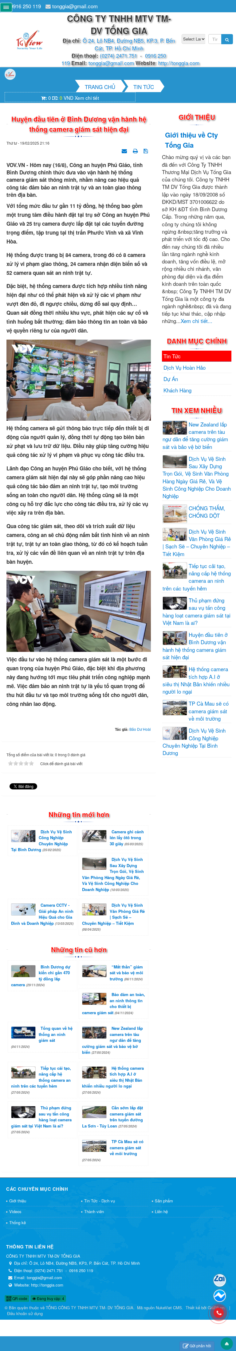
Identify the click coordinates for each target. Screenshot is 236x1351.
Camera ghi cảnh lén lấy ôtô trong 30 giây (127, 838)
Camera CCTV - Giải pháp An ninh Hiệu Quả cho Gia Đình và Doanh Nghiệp (42, 914)
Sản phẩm (164, 1201)
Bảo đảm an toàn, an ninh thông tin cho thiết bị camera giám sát (113, 1003)
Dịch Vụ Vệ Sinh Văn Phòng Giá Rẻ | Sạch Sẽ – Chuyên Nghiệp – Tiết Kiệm (113, 917)
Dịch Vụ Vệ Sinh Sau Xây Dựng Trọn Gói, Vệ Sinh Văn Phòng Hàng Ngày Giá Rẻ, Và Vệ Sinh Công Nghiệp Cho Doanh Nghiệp (113, 874)
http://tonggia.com (178, 63)
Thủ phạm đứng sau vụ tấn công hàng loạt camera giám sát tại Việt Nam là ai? (41, 1119)
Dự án (170, 379)
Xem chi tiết (87, 97)
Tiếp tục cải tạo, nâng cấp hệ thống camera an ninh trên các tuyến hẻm (41, 1080)
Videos (15, 1211)
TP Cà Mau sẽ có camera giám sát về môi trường (113, 1150)
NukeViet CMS (169, 1307)
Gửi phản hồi (200, 1345)
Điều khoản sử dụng (25, 1313)
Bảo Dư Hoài (140, 729)
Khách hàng (177, 390)
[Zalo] (220, 1280)
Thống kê (17, 1222)
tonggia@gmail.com (75, 6)
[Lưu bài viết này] (146, 150)
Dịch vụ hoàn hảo (184, 367)
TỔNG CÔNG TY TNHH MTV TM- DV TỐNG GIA (89, 1307)
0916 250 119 (25, 6)
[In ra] (136, 150)
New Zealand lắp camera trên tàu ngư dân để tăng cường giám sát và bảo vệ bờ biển (112, 1040)
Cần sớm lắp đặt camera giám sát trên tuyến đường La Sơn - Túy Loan (112, 1117)
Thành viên (94, 1211)
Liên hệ (161, 1211)
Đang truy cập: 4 (50, 1298)
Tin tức (172, 356)
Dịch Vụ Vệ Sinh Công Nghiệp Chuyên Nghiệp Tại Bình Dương (41, 841)
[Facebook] (220, 1296)
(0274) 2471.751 (118, 55)
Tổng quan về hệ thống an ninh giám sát (42, 1037)
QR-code (19, 1298)
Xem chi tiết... (196, 321)
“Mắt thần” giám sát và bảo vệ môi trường (126, 973)
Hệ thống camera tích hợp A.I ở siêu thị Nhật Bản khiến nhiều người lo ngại (113, 1080)
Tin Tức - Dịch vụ (99, 1201)
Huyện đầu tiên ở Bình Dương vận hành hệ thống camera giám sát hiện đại (195, 646)
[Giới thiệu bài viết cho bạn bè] (125, 150)
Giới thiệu (17, 1201)
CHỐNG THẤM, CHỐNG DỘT (207, 511)
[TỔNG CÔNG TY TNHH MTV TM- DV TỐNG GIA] (30, 38)
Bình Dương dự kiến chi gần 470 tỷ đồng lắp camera (40, 976)
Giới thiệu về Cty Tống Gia (191, 140)
